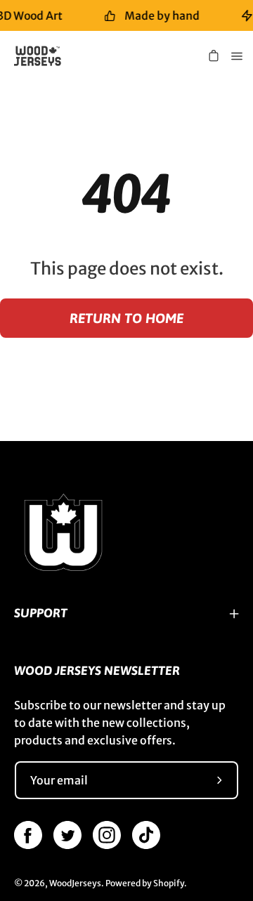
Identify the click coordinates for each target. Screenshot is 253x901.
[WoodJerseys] (43, 55)
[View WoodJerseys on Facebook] (28, 835)
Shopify (168, 883)
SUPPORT (40, 613)
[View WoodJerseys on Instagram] (107, 835)
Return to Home (126, 318)
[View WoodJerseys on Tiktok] (146, 835)
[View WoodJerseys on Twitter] (67, 835)
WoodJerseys (75, 883)
